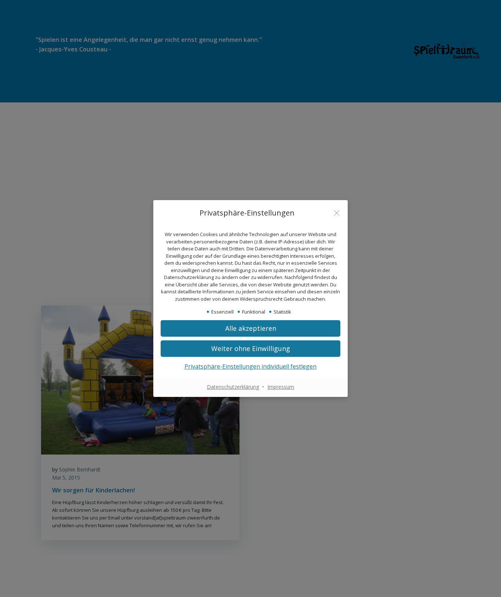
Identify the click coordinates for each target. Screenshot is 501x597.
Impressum (280, 386)
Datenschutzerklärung (233, 386)
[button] (250, 328)
